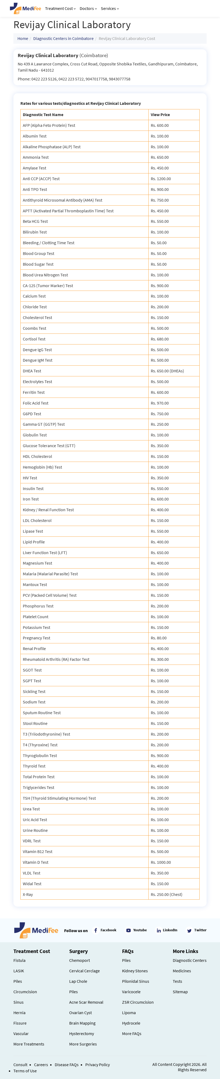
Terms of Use (25, 1070)
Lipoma (129, 1012)
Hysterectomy (81, 1033)
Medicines (182, 970)
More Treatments (28, 1044)
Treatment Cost (59, 8)
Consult (20, 1064)
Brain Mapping (82, 1023)
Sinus (18, 1002)
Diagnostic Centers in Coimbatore (63, 38)
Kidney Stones (135, 970)
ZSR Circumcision (138, 1002)
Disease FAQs (67, 1064)
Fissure (20, 1023)
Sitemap (180, 991)
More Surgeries (83, 1044)
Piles (17, 981)
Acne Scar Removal (86, 1002)
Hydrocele (131, 1023)
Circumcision (25, 991)
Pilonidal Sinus (135, 981)
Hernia (19, 1012)
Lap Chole (78, 981)
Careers (41, 1064)
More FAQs (131, 1033)
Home (22, 38)
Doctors (87, 8)
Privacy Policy (97, 1064)
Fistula (19, 960)
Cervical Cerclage (84, 970)
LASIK (18, 970)
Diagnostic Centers (190, 960)
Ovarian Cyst (80, 1012)
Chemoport (79, 960)
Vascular (21, 1033)
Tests (177, 981)
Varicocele (131, 991)
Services (108, 8)
